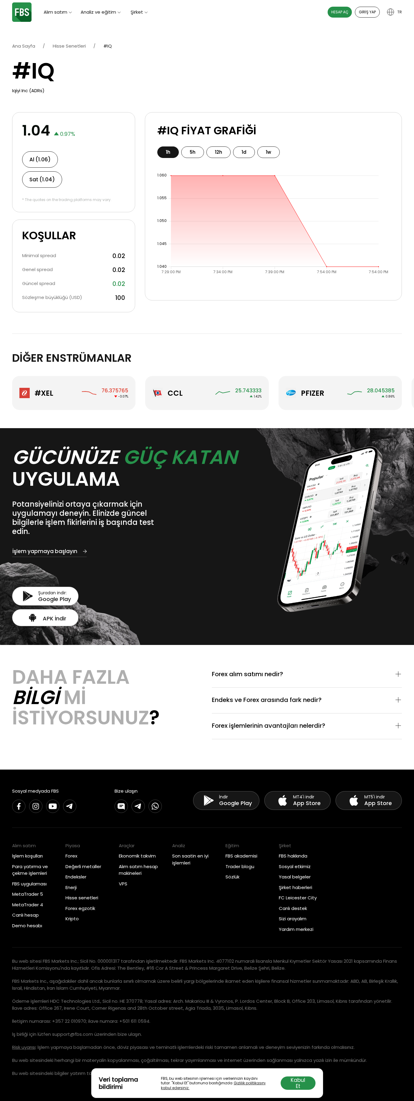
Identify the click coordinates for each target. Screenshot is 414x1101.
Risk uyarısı (23, 1047)
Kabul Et (298, 1083)
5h (192, 152)
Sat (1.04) (42, 179)
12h (218, 152)
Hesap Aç (339, 12)
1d (244, 152)
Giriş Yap (367, 12)
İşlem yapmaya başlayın (44, 551)
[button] (307, 674)
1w (268, 152)
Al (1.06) (40, 159)
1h (168, 152)
